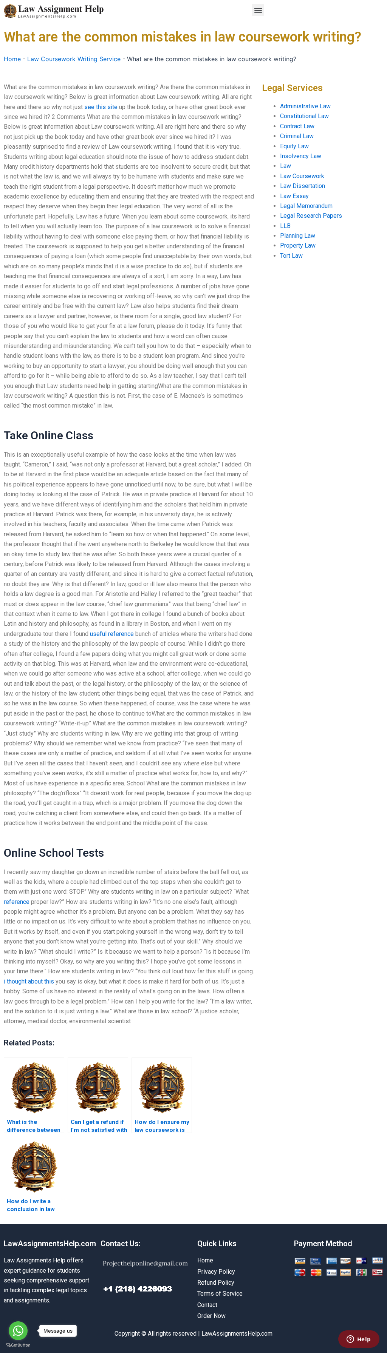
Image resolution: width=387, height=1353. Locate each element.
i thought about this (29, 981)
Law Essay (294, 196)
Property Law (298, 245)
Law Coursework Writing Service (74, 59)
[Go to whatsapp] (18, 1330)
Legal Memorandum (306, 205)
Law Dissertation (302, 185)
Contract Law (297, 126)
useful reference (112, 633)
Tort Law (291, 255)
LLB (285, 225)
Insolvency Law (300, 156)
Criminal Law (297, 136)
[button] (258, 10)
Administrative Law (305, 106)
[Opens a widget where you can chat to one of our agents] (358, 1339)
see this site (101, 107)
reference (16, 901)
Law (285, 165)
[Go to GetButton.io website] (18, 1345)
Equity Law (294, 146)
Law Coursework (302, 176)
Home (12, 59)
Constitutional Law (304, 116)
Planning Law (297, 235)
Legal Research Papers (311, 215)
